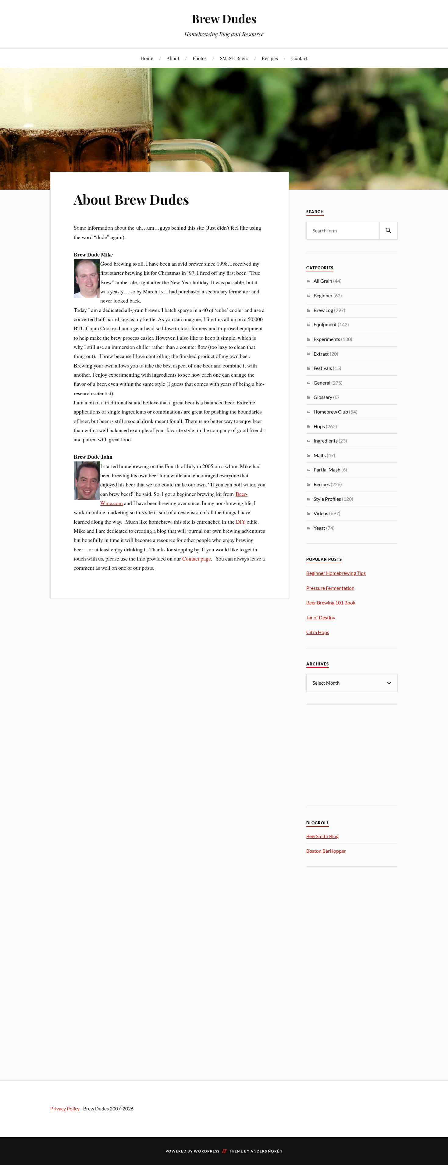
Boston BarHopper (326, 851)
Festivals (323, 368)
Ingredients (326, 440)
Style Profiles (327, 499)
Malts (320, 455)
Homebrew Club (331, 411)
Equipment (325, 324)
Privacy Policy (65, 1108)
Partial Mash (327, 469)
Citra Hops (317, 632)
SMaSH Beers (234, 58)
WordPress (206, 1151)
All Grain (323, 281)
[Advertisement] (352, 755)
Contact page (196, 558)
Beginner (323, 295)
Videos (321, 513)
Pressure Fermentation (330, 588)
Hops (319, 426)
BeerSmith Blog (322, 836)
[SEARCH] (388, 231)
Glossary (323, 397)
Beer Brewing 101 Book (330, 602)
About (173, 58)
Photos (200, 58)
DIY (241, 521)
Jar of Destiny (320, 617)
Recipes (270, 58)
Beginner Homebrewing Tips (336, 573)
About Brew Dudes (131, 199)
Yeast (319, 528)
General (322, 382)
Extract (321, 354)
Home (146, 58)
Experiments (327, 339)
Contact (299, 58)
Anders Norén (267, 1151)
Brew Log (323, 310)
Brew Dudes (224, 18)
